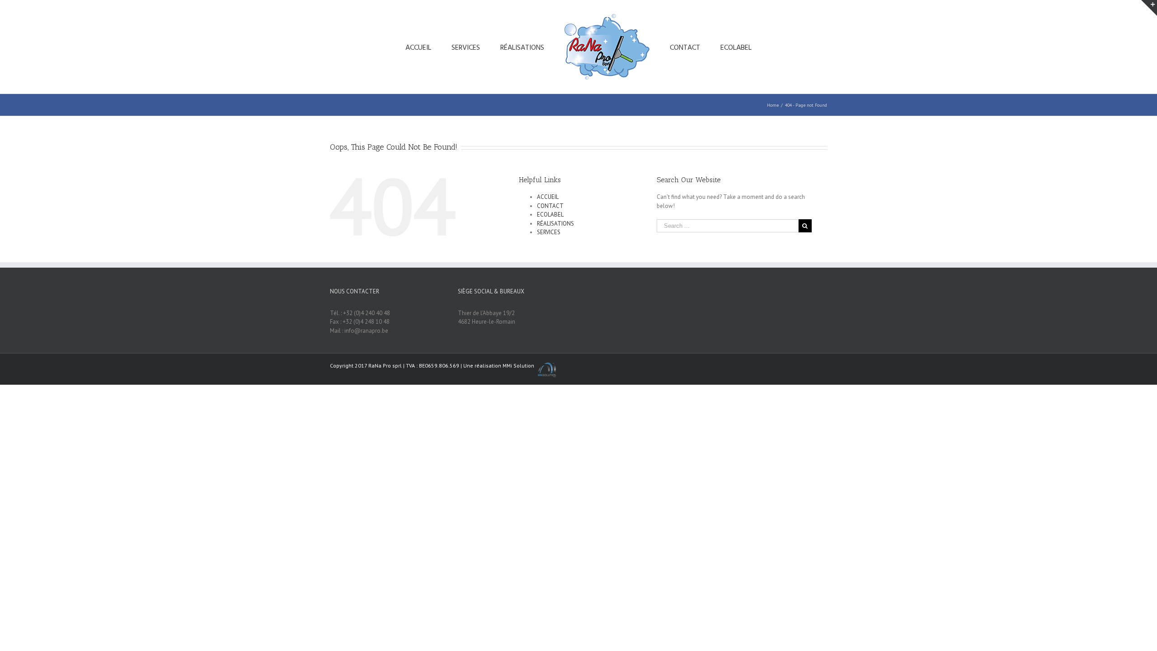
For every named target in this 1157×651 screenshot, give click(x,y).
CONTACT (550, 206)
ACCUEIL (548, 197)
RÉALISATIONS (555, 223)
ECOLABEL (550, 214)
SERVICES (548, 232)
